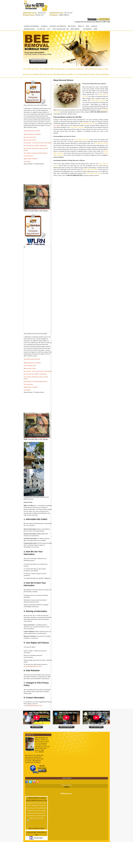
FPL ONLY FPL (41, 29)
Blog (87, 26)
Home (95, 29)
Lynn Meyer (27, 161)
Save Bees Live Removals (57, 26)
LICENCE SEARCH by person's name (36, 800)
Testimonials (87, 29)
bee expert (56, 125)
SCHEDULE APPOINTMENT (31, 26)
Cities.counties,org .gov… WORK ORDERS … (66, 29)
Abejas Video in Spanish (31, 158)
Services (94, 26)
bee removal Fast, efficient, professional (35, 145)
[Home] (35, 6)
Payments (44, 26)
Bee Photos (72, 26)
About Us (81, 26)
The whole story (28, 156)
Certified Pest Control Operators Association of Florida (42, 743)
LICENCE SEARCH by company (36, 798)
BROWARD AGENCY (29, 29)
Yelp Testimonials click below (32, 130)
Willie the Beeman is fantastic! (32, 134)
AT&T (48, 29)
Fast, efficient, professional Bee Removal (35, 153)
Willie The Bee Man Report (36, 828)
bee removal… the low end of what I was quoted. (38, 142)
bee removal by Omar (30, 137)
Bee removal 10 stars (30, 140)
